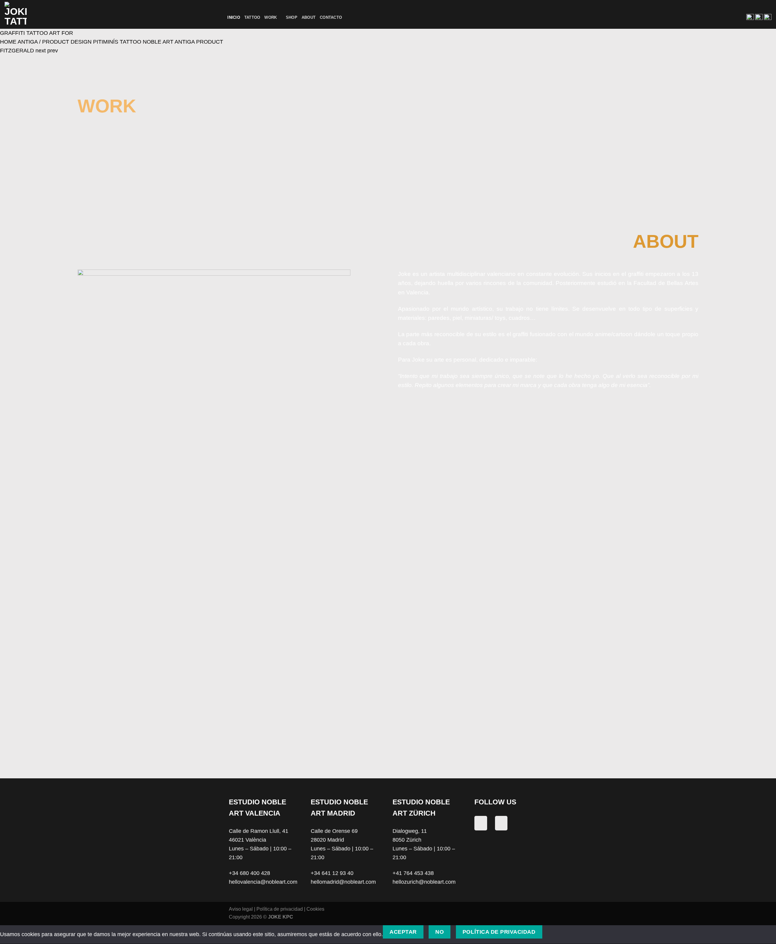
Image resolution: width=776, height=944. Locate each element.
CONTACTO (548, 446)
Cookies (315, 909)
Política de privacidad (279, 909)
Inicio (233, 17)
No (439, 932)
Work (270, 17)
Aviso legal (241, 909)
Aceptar (403, 932)
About (309, 17)
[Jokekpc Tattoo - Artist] (26, 14)
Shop (291, 17)
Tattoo (252, 17)
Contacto (331, 17)
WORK (548, 416)
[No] (554, 932)
